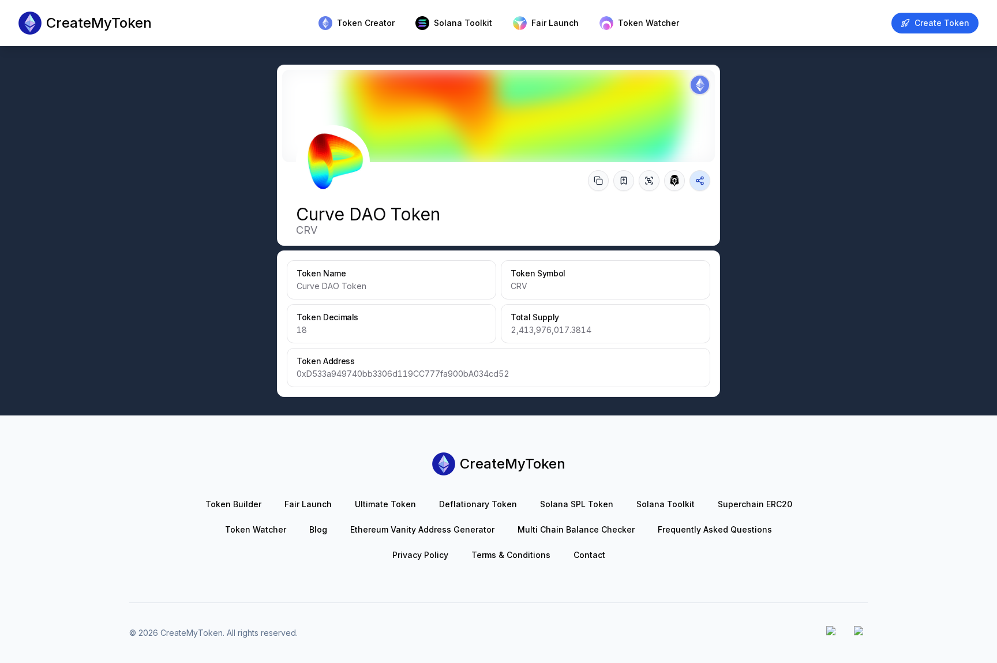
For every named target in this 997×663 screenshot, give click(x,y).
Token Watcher (255, 529)
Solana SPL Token (576, 504)
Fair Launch (308, 504)
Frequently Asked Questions (715, 529)
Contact (589, 555)
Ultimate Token (385, 504)
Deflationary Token (478, 504)
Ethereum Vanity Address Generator (422, 529)
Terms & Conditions (510, 555)
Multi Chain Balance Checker (576, 529)
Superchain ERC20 (755, 504)
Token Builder (233, 504)
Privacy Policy (420, 555)
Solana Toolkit (665, 504)
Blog (318, 529)
